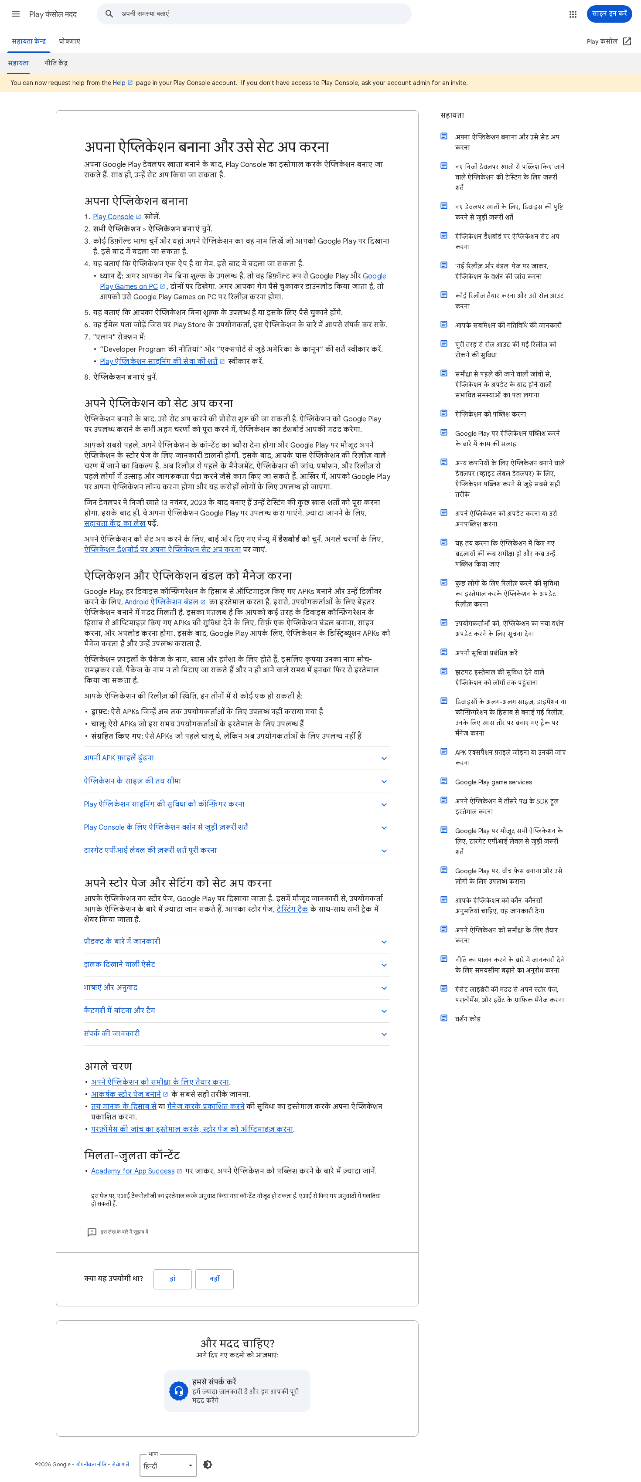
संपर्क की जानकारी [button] (112, 1034)
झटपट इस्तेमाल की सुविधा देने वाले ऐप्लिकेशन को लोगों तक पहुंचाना (499, 677)
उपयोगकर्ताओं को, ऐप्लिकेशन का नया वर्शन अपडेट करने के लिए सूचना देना (509, 629)
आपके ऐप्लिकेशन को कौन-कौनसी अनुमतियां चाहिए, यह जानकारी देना (499, 906)
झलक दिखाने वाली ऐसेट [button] (119, 964)
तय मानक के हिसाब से (124, 1106)
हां (173, 1279)
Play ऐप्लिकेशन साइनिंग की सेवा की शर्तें (159, 361)
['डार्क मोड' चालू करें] (207, 1464)
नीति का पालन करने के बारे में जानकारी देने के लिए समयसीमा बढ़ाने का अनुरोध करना (509, 965)
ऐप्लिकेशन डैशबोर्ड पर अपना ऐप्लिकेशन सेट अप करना (162, 550)
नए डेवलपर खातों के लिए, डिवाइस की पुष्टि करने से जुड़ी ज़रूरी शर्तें (509, 212)
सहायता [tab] (18, 63)
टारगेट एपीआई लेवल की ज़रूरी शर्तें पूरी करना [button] (150, 850)
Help (119, 83)
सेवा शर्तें (120, 1464)
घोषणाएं (69, 41)
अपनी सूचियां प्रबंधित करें (486, 653)
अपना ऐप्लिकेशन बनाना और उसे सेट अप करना (507, 142)
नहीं (215, 1279)
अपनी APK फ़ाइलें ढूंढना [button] (119, 758)
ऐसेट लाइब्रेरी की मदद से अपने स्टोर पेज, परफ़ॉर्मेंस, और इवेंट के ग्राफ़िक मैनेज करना (509, 995)
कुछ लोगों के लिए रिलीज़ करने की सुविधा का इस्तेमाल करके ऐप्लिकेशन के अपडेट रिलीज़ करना (507, 594)
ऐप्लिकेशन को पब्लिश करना (490, 414)
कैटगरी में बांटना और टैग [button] (119, 1011)
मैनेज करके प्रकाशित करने (205, 1106)
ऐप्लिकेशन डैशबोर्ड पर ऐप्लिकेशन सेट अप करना (507, 242)
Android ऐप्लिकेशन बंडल (161, 602)
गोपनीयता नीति (91, 1464)
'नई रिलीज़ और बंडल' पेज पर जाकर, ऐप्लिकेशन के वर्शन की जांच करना (502, 271)
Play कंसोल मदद (53, 14)
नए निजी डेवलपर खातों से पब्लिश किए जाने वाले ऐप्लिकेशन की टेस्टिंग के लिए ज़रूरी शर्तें (510, 177)
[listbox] (168, 1465)
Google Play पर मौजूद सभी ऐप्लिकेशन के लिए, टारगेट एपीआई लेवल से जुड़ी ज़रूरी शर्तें (509, 841)
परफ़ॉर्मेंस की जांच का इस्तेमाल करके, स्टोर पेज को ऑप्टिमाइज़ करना (192, 1129)
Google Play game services (493, 782)
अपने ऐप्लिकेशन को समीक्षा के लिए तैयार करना (160, 1082)
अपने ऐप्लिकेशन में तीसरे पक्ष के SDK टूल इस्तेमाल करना (507, 806)
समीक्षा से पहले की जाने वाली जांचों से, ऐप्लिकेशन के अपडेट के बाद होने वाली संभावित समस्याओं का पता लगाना (503, 384)
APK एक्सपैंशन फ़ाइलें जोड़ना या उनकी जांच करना (510, 758)
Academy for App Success (133, 1171)
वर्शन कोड (468, 1019)
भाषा (153, 1454)
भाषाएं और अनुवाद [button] (110, 987)
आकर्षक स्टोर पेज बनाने (126, 1094)
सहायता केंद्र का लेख (115, 523)
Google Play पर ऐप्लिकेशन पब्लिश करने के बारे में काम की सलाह (507, 439)
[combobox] (266, 14)
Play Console (113, 217)
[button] (15, 13)
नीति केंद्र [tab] (56, 63)
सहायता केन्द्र (29, 41)
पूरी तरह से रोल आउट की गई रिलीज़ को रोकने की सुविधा (505, 350)
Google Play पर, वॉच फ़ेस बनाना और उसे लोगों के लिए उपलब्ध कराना (509, 876)
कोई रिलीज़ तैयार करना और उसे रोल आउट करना (509, 301)
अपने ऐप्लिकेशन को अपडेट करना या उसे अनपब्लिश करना (506, 519)
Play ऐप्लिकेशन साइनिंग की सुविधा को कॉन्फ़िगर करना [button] (164, 804)
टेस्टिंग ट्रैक (292, 909)
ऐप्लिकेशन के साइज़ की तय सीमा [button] (132, 781)
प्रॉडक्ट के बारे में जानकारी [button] (122, 941)
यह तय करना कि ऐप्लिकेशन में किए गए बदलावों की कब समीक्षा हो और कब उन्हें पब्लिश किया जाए (505, 553)
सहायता (452, 115)
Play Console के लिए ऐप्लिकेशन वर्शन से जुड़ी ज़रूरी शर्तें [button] (166, 827)
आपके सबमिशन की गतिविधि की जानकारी (508, 325)
